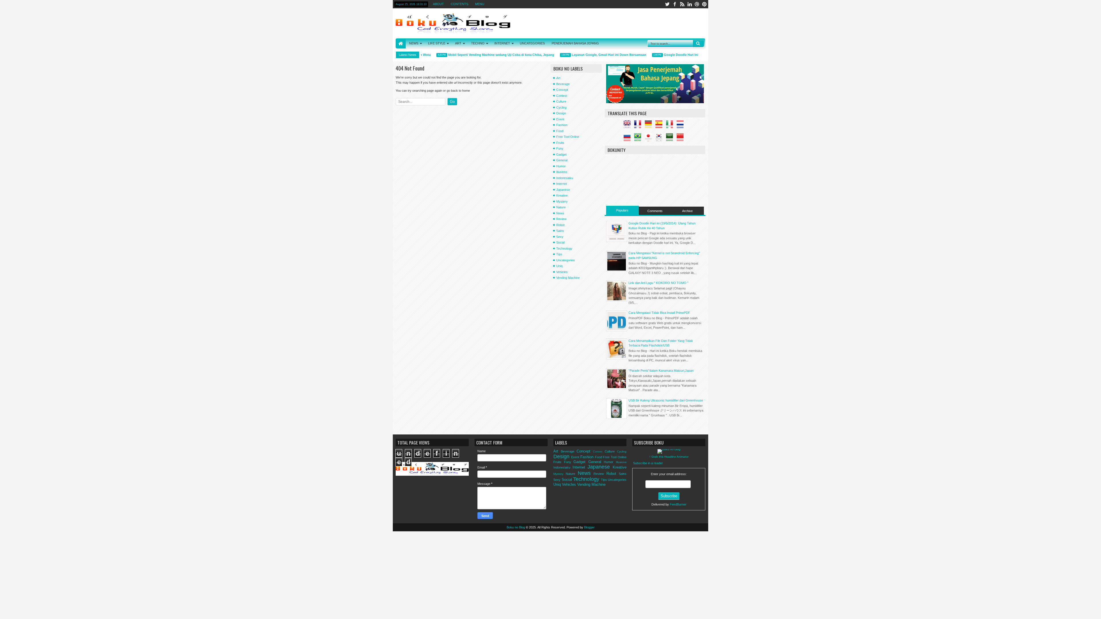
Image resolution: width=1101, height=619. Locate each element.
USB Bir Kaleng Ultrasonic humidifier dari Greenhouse (665, 400)
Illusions (561, 172)
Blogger (589, 527)
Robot (560, 225)
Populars (622, 210)
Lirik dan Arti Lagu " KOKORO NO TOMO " (658, 283)
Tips (559, 254)
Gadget (561, 154)
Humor (561, 166)
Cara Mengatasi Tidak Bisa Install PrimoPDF (659, 312)
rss (682, 4)
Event (560, 119)
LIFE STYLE (436, 43)
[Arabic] (671, 139)
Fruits (560, 142)
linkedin (689, 4)
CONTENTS (459, 4)
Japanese (563, 189)
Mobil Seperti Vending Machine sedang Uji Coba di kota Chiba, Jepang (493, 54)
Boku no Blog (516, 527)
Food (559, 131)
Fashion (561, 125)
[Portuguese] (639, 139)
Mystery (562, 201)
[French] (639, 126)
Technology (564, 248)
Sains (560, 230)
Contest (561, 95)
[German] (650, 126)
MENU (479, 4)
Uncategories (565, 260)
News (560, 213)
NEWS (413, 43)
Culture (561, 101)
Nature (561, 207)
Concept (562, 89)
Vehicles (562, 272)
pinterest (704, 4)
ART (458, 43)
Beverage (563, 84)
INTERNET (502, 43)
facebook (674, 4)
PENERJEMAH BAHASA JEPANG (575, 43)
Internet (561, 183)
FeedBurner (678, 504)
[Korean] (660, 139)
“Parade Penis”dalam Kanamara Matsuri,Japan (661, 370)
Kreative (562, 195)
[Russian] (628, 139)
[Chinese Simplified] (681, 139)
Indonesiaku (564, 178)
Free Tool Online (567, 136)
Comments (655, 211)
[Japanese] (650, 139)
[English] (628, 126)
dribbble (697, 4)
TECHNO (478, 43)
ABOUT (438, 4)
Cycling (561, 107)
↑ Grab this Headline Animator (668, 456)
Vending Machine (568, 277)
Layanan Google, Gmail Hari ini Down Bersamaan (601, 54)
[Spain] (660, 126)
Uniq (559, 266)
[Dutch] (681, 126)
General (561, 160)
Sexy (559, 236)
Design (561, 113)
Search (698, 43)
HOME (401, 43)
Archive (687, 211)
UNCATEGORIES (532, 43)
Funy (559, 148)
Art (558, 78)
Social (560, 242)
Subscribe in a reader (648, 463)
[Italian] (671, 126)
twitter (667, 4)
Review (561, 219)
